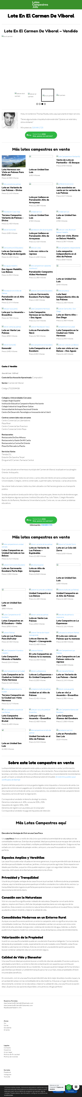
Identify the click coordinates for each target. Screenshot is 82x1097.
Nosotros (7, 1050)
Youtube (7, 1077)
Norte (6, 1025)
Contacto (7, 1048)
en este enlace (8, 1095)
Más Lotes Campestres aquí (41, 823)
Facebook (7, 1072)
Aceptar (58, 1091)
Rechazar (71, 1091)
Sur (5, 1023)
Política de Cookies (11, 1057)
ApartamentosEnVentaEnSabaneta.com (18, 1005)
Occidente (7, 1028)
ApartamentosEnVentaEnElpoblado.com (18, 1003)
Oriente (7, 1030)
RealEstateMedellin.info (13, 1007)
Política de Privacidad (12, 1054)
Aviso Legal (8, 1052)
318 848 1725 (37, 127)
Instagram (7, 1074)
